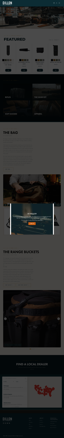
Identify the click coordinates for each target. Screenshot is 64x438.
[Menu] (59, 3)
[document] (32, 219)
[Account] (56, 3)
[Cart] (54, 3)
